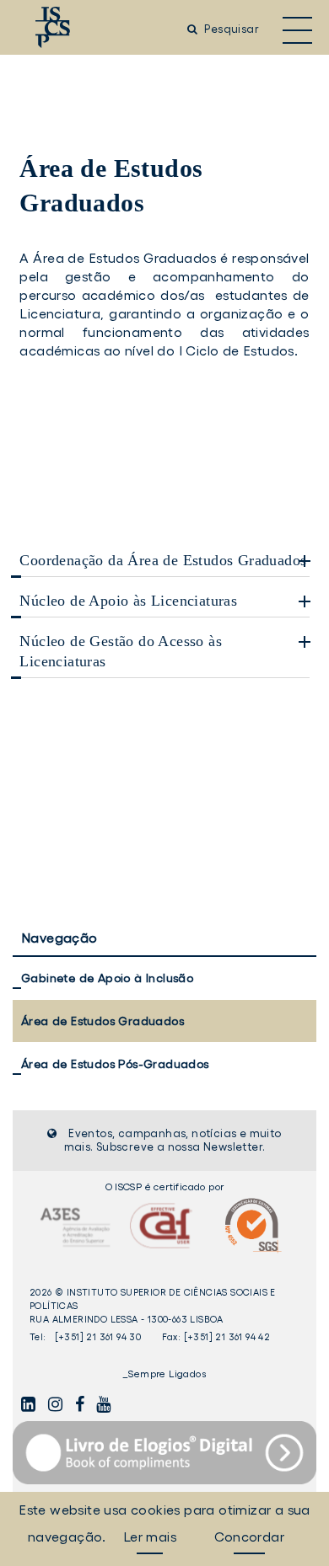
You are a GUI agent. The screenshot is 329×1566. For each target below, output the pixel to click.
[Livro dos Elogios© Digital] (164, 1452)
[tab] (164, 563)
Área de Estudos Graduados (102, 1021)
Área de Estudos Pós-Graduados (115, 1064)
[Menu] (297, 29)
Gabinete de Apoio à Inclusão (107, 978)
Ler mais (149, 1536)
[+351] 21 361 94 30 (98, 1337)
